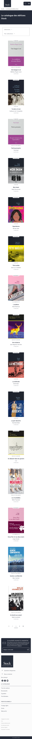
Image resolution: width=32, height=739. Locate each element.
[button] (8, 29)
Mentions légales (4, 727)
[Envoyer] (28, 650)
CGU (2, 721)
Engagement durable (5, 719)
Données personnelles (5, 725)
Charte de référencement (5, 723)
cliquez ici (20, 645)
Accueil (2, 8)
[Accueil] (7, 3)
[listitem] (2, 680)
